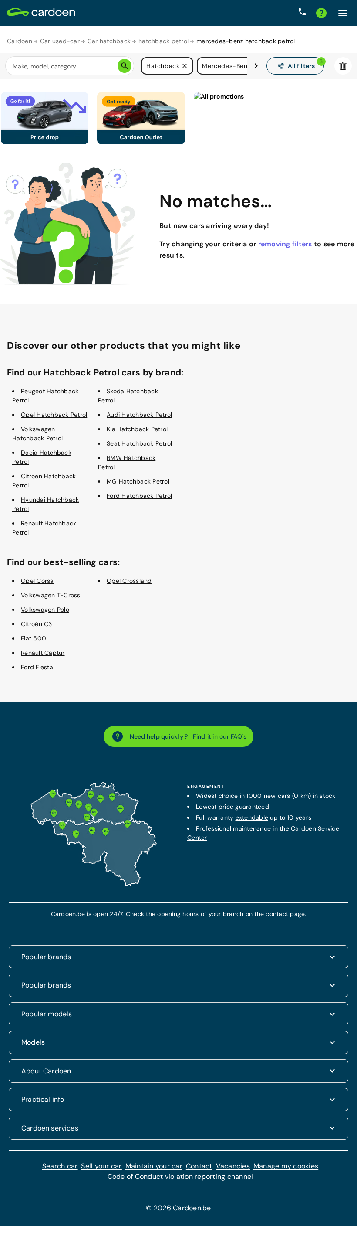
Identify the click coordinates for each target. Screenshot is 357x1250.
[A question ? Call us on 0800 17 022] (302, 13)
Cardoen (19, 41)
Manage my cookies (285, 1166)
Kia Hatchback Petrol (137, 429)
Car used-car (60, 41)
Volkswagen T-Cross (51, 595)
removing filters (285, 244)
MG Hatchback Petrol (138, 481)
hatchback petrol (163, 41)
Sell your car (101, 1166)
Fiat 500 (33, 638)
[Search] (124, 66)
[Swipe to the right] (256, 66)
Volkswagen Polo (45, 609)
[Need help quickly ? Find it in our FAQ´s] (321, 13)
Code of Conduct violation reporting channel (180, 1176)
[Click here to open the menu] (342, 13)
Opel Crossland (129, 581)
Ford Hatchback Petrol (139, 496)
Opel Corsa (37, 581)
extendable (252, 817)
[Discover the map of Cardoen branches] (93, 884)
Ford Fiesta (37, 667)
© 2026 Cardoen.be (178, 1208)
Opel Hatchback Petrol (54, 415)
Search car (60, 1166)
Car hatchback (109, 41)
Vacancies (233, 1166)
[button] (184, 65)
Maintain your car (153, 1166)
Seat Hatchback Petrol (139, 443)
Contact (199, 1166)
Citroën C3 (36, 624)
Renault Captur (43, 653)
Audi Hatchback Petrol (139, 415)
